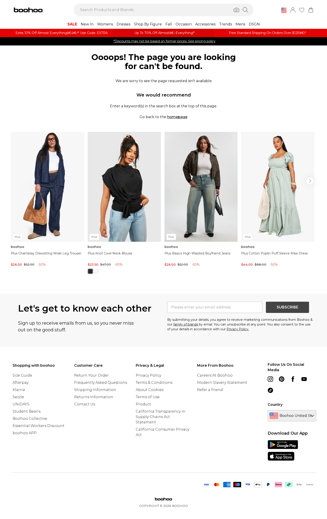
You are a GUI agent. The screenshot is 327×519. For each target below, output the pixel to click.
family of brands (185, 324)
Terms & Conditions (154, 382)
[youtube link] (304, 379)
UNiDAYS (21, 404)
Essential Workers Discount (39, 426)
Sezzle (18, 397)
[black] (90, 271)
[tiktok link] (270, 390)
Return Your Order (91, 375)
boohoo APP (25, 433)
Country (275, 404)
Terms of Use (148, 397)
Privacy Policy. (238, 329)
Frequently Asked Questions (100, 382)
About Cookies (149, 390)
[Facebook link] (293, 379)
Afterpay (21, 382)
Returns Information (93, 397)
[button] (283, 10)
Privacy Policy (148, 375)
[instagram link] (270, 379)
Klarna (19, 390)
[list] (163, 205)
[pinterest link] (281, 379)
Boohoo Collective (30, 418)
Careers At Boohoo (215, 375)
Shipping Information (95, 390)
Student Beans (26, 411)
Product (143, 404)
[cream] (96, 271)
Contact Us (84, 404)
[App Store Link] (283, 450)
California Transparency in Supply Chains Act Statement (160, 416)
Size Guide (22, 375)
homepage (177, 117)
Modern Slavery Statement (222, 382)
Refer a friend (210, 390)
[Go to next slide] (310, 180)
